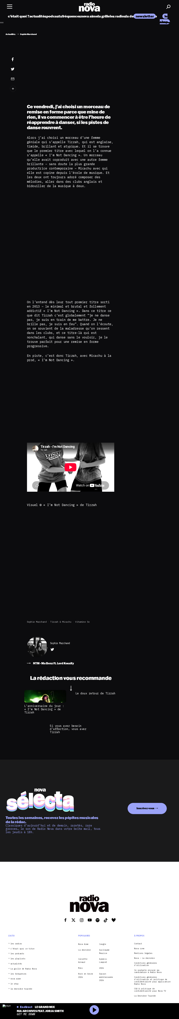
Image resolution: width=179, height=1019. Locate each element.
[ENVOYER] (15, 78)
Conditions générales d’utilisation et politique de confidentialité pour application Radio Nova (152, 980)
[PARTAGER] (15, 69)
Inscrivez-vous (145, 808)
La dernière (84, 950)
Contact (138, 944)
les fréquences (18, 974)
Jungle (102, 944)
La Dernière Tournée (145, 996)
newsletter (145, 16)
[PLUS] (15, 89)
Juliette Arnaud (82, 960)
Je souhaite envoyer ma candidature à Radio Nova (147, 971)
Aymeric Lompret (103, 960)
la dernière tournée (21, 989)
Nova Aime (83, 944)
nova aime (89, 16)
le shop (14, 984)
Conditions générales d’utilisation (145, 964)
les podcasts (17, 953)
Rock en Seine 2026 (85, 975)
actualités (37, 16)
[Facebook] (15, 59)
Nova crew (139, 948)
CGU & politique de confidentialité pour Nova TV (150, 990)
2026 (101, 968)
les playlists (17, 959)
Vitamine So (82, 621)
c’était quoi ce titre (22, 949)
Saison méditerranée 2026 (106, 977)
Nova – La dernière (144, 958)
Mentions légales (143, 953)
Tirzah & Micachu (60, 621)
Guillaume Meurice (104, 951)
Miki (80, 968)
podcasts (54, 16)
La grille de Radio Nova (23, 969)
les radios (118, 16)
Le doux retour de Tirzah (95, 693)
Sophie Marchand (37, 621)
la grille (104, 16)
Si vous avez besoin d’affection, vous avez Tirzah (68, 729)
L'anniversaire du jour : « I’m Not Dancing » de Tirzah (44, 709)
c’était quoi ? (18, 16)
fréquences (71, 16)
